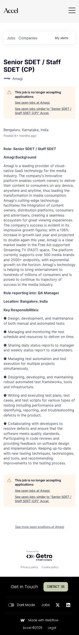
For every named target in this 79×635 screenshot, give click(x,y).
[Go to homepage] (11, 10)
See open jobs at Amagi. (32, 102)
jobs (11, 38)
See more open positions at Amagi (39, 527)
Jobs (45, 605)
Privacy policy (29, 567)
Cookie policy (50, 567)
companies (28, 38)
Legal (52, 628)
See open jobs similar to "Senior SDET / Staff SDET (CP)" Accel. (43, 111)
